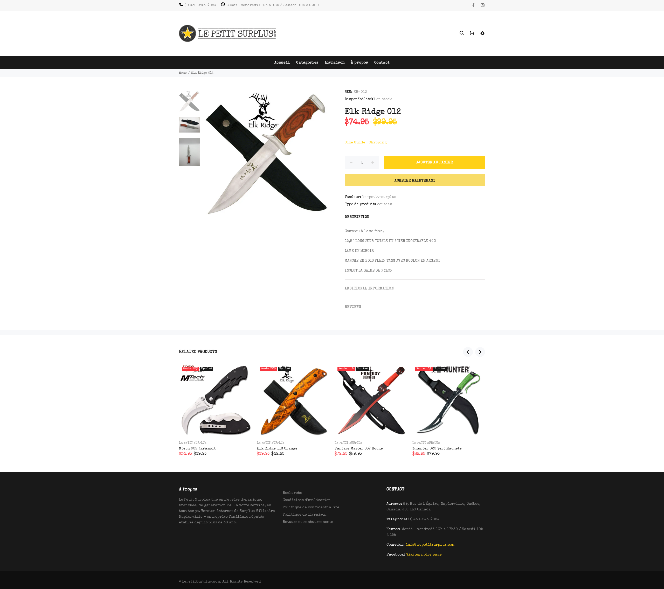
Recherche (292, 493)
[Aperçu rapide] (243, 373)
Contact (382, 63)
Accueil (282, 63)
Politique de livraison (305, 515)
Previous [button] (468, 352)
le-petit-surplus (379, 197)
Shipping (378, 142)
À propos (359, 63)
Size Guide (355, 142)
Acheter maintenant (415, 181)
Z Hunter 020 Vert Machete (437, 449)
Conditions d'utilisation (307, 500)
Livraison (335, 63)
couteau (384, 204)
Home (183, 73)
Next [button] (480, 352)
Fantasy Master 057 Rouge (359, 449)
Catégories (307, 63)
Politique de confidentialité (311, 507)
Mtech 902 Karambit (197, 449)
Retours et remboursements (308, 522)
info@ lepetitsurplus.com (430, 545)
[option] (189, 104)
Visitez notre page (424, 555)
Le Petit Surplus (192, 443)
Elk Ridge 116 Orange (277, 449)
